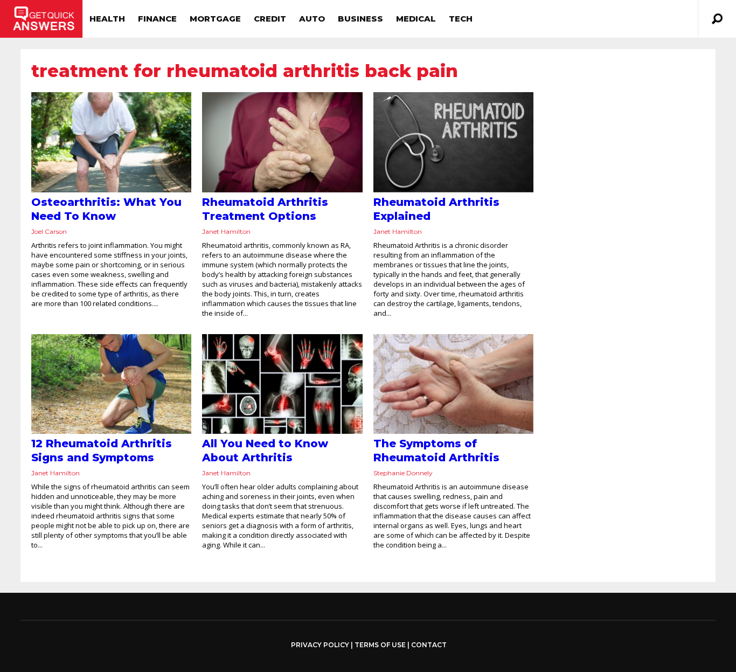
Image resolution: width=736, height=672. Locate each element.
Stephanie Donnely (403, 473)
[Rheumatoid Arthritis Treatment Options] (282, 142)
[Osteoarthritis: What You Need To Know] (111, 142)
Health (107, 18)
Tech (461, 18)
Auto (312, 18)
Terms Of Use (380, 645)
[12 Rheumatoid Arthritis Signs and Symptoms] (111, 384)
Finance (157, 18)
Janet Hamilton (226, 231)
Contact (429, 645)
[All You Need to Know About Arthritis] (282, 384)
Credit (270, 18)
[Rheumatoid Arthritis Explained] (453, 142)
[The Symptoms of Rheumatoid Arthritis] (453, 384)
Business (360, 18)
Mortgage (215, 18)
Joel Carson (49, 231)
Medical (416, 18)
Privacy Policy (320, 645)
